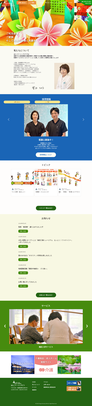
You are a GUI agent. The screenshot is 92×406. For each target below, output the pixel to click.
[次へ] (83, 119)
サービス (46, 304)
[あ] (87, 326)
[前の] (8, 119)
